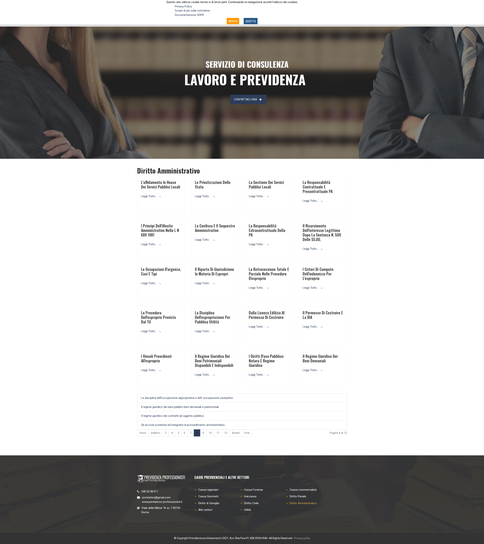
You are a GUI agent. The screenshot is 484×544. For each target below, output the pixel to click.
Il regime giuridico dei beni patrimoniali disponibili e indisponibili (214, 360)
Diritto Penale (298, 496)
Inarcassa (250, 496)
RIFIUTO (233, 21)
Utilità (247, 509)
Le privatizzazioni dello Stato (212, 184)
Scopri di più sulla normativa (192, 10)
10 (210, 433)
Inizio (143, 433)
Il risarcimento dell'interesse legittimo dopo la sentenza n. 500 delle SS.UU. (322, 232)
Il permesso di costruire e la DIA (323, 315)
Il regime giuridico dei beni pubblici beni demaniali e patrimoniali (180, 407)
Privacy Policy (183, 6)
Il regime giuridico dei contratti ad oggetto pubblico (172, 416)
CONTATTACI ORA (245, 99)
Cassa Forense (253, 489)
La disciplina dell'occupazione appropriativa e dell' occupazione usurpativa (187, 398)
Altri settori (205, 509)
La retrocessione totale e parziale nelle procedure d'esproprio (269, 273)
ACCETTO (251, 21)
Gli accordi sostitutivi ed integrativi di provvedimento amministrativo (183, 425)
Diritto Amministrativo (303, 503)
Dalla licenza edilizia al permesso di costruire (267, 315)
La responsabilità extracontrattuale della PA (267, 230)
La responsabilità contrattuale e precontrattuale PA (318, 186)
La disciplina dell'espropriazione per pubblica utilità (212, 317)
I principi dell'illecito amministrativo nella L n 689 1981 (160, 230)
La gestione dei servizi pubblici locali (266, 184)
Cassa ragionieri (208, 489)
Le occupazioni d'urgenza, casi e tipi (161, 271)
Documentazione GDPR (189, 15)
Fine (247, 433)
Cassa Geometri (208, 496)
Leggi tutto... (149, 196)
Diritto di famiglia (208, 503)
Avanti (236, 433)
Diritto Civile (251, 503)
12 (225, 433)
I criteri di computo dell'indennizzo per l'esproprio (318, 273)
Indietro (155, 433)
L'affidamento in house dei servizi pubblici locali (160, 184)
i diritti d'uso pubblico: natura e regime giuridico (266, 360)
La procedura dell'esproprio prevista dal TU (158, 317)
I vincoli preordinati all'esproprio (156, 358)
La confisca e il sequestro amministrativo (215, 228)
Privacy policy (302, 538)
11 (218, 433)
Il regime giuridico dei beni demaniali (320, 358)
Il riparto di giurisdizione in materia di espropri (214, 271)
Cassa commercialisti (303, 489)
